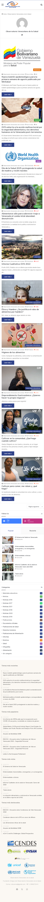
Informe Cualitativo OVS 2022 (16, 264)
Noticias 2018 (7, 610)
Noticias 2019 (7, 616)
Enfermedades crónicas (22, 555)
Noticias (5, 596)
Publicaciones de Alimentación (13, 633)
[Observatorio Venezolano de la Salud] (12, 5)
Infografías (6, 647)
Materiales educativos (10, 593)
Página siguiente (34, 506)
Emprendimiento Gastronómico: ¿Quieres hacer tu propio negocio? (21, 396)
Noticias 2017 (7, 603)
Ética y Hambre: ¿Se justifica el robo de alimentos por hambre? (20, 310)
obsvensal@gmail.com (18, 884)
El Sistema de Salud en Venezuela (26, 537)
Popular (11, 531)
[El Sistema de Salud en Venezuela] (7, 540)
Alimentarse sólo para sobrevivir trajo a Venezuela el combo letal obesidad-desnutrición (21, 216)
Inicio (5, 14)
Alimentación (7, 650)
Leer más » (8, 94)
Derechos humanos (9, 630)
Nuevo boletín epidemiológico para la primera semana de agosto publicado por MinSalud (21, 79)
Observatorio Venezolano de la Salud (22, 31)
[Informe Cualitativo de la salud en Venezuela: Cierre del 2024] (7, 567)
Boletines (6, 640)
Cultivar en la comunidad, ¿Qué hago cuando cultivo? (19, 439)
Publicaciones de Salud (11, 627)
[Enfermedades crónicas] (7, 558)
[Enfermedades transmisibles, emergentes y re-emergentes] (7, 549)
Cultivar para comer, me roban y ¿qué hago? (19, 487)
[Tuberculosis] (7, 576)
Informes (6, 637)
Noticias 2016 (7, 600)
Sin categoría (7, 653)
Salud (5, 643)
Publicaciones (7, 620)
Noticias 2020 (7, 613)
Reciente (33, 531)
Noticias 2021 (7, 606)
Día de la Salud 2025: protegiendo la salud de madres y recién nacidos (22, 169)
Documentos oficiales (10, 623)
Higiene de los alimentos (13, 352)
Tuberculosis (19, 574)
